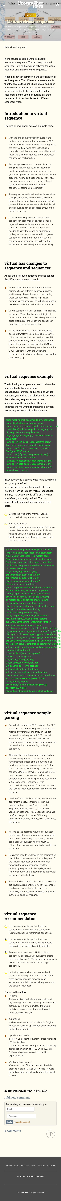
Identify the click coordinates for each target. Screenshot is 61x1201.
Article (30, 15)
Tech (33, 1165)
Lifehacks (41, 1165)
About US (51, 1165)
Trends (16, 1165)
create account (23, 1122)
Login (9, 1122)
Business (25, 1165)
